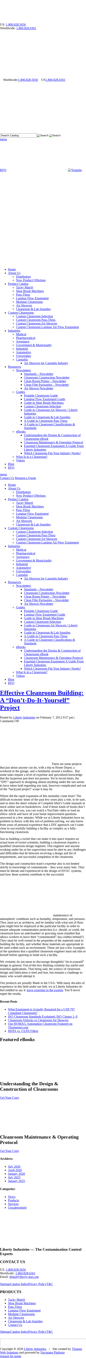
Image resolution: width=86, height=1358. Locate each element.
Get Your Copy (9, 1097)
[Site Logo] (30, 21)
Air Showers (16, 1317)
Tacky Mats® (16, 1299)
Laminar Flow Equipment (24, 1310)
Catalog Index (19, 1284)
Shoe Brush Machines (22, 1303)
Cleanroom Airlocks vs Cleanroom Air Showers (38, 1020)
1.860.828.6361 (26, 28)
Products (13, 1200)
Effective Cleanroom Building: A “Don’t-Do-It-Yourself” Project (42, 700)
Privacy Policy (37, 1284)
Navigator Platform (52, 1352)
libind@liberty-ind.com (24, 1277)
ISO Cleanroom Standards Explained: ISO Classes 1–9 (42, 1016)
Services (13, 1204)
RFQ (3, 170)
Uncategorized (17, 1207)
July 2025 (14, 1177)
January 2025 (16, 1181)
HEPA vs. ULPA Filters (23, 1031)
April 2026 (15, 1170)
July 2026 (14, 1166)
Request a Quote (25, 478)
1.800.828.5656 (16, 24)
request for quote (10, 1356)
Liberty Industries (24, 717)
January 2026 (16, 1173)
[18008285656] (1, 79)
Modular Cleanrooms (21, 1314)
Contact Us (7, 478)
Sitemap (5, 1284)
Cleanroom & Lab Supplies (25, 1321)
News (11, 1196)
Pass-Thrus (15, 1307)
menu (3, 139)
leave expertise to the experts (45, 990)
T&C (49, 1284)
